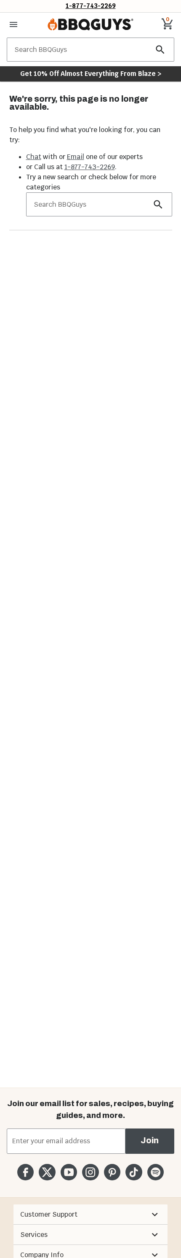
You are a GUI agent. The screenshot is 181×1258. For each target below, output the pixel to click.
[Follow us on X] (47, 1172)
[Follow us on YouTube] (69, 1172)
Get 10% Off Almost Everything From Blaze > (90, 74)
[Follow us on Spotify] (155, 1172)
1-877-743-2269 (91, 6)
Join (150, 1140)
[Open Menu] (13, 24)
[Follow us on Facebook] (25, 1172)
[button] (90, 1214)
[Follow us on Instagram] (90, 1172)
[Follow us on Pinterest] (112, 1172)
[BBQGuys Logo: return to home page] (90, 24)
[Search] (160, 49)
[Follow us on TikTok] (133, 1172)
